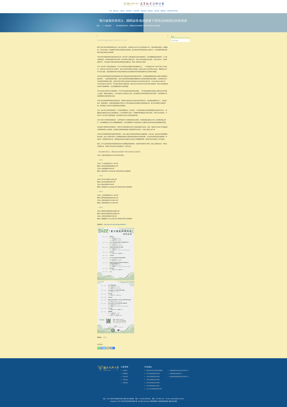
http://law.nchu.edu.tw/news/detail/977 (115, 224)
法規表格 (125, 379)
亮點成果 (125, 376)
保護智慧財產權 (163, 401)
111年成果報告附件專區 (152, 386)
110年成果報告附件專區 (152, 382)
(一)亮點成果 (107, 25)
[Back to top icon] (279, 404)
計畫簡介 (125, 370)
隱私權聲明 (153, 401)
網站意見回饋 (173, 401)
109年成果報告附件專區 (153, 379)
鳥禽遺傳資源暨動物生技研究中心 (179, 376)
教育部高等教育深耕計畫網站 (154, 370)
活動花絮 (125, 382)
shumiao (109, 40)
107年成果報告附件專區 (153, 373)
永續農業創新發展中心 (176, 373)
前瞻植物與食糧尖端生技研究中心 (179, 370)
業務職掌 (125, 373)
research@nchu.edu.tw (177, 398)
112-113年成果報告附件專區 (154, 389)
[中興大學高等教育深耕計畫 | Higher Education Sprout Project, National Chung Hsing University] (143, 4)
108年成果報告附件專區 (153, 376)
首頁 (97, 25)
